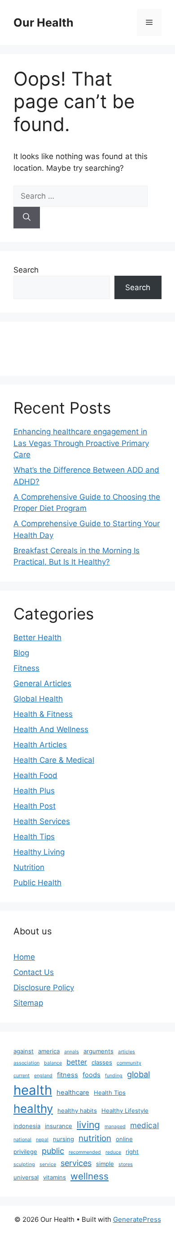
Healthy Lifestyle (125, 1110)
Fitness (26, 668)
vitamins (54, 1177)
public (53, 1151)
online (124, 1139)
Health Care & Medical (53, 760)
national (22, 1140)
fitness (67, 1075)
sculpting (24, 1164)
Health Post (34, 806)
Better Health (37, 637)
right (132, 1151)
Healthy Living (39, 851)
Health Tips (34, 836)
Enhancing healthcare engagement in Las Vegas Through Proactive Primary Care (81, 443)
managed (115, 1126)
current (21, 1076)
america (49, 1051)
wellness (89, 1176)
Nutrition (28, 867)
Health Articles (40, 744)
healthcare (73, 1092)
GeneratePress (137, 1219)
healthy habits (77, 1110)
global (138, 1074)
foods (92, 1075)
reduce (113, 1152)
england (43, 1076)
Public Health (37, 882)
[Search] (26, 217)
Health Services (41, 821)
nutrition (95, 1138)
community (129, 1063)
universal (26, 1177)
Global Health (38, 698)
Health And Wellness (50, 729)
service (47, 1164)
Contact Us (33, 972)
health (32, 1090)
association (26, 1063)
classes (102, 1062)
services (76, 1163)
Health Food (35, 775)
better (76, 1061)
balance (53, 1063)
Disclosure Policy (43, 987)
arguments (98, 1051)
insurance (58, 1125)
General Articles (42, 683)
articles (126, 1052)
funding (113, 1076)
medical (144, 1125)
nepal (42, 1140)
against (23, 1051)
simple (105, 1163)
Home (24, 956)
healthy (33, 1109)
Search (26, 269)
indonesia (26, 1125)
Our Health (43, 22)
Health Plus (34, 790)
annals (71, 1052)
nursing (63, 1139)
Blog (21, 652)
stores (125, 1164)
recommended (85, 1152)
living (88, 1124)
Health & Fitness (43, 714)
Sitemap (28, 1002)
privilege (25, 1151)
